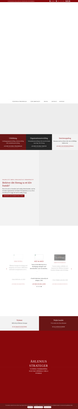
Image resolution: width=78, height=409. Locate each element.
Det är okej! (30, 407)
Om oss (46, 101)
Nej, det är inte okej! (38, 407)
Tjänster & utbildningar (19, 101)
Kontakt (61, 101)
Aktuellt (54, 101)
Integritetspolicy (47, 407)
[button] (37, 286)
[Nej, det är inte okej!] (76, 406)
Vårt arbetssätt (35, 101)
